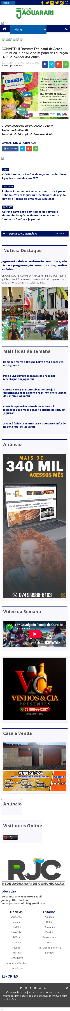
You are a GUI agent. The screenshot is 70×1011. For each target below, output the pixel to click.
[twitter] (47, 3)
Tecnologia (16, 968)
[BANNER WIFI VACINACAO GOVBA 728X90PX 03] (2, 23)
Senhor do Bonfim (16, 962)
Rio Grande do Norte (49, 947)
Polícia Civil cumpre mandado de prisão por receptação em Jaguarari (29, 377)
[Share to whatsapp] (66, 64)
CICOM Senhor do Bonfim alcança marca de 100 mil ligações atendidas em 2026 (34, 176)
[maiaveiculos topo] (7, 40)
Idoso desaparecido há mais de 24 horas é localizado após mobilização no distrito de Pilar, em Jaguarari (34, 409)
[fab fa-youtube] (40, 988)
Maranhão (49, 926)
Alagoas (49, 916)
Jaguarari (8, 186)
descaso (16, 921)
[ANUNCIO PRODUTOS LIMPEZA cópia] (10, 40)
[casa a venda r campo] (14, 40)
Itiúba (16, 937)
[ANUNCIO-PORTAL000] (2, 158)
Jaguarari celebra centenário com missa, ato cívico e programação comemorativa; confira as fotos (34, 265)
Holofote (16, 932)
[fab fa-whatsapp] (67, 3)
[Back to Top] (67, 988)
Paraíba (49, 932)
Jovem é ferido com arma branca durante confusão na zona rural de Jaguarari (34, 425)
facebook (61, 233)
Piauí (49, 942)
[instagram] (52, 3)
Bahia (5, 170)
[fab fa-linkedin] (35, 988)
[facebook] (42, 3)
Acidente (7, 207)
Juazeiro (16, 942)
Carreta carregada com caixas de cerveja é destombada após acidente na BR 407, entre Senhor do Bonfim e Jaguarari (30, 215)
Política (16, 952)
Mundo (16, 947)
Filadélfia (16, 926)
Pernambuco (49, 937)
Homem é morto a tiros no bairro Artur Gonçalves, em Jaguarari (33, 363)
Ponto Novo (16, 957)
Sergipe (49, 952)
